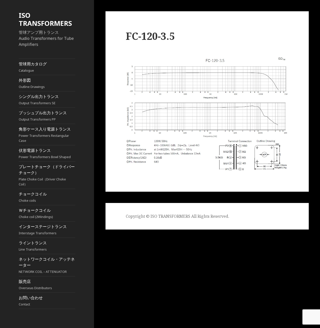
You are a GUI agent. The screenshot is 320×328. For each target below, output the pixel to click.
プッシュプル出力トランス (43, 116)
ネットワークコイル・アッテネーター (47, 265)
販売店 (35, 284)
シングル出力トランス (39, 99)
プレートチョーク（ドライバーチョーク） (47, 175)
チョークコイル (33, 197)
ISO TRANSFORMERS (45, 19)
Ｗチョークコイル (36, 213)
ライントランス (33, 246)
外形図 (32, 83)
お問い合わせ (31, 300)
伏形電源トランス (45, 153)
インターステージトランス (43, 229)
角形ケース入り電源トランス (45, 134)
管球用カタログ (33, 67)
